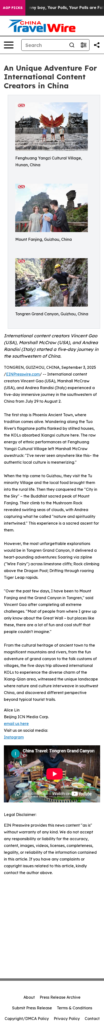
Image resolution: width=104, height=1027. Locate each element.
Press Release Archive (60, 997)
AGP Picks (12, 8)
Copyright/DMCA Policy (27, 1018)
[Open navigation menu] (9, 45)
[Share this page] (96, 45)
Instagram (14, 737)
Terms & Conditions (74, 1007)
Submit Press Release (32, 1007)
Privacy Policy (67, 1018)
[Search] (72, 45)
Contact (92, 1018)
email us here (16, 723)
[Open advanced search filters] (83, 45)
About (29, 997)
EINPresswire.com (23, 374)
